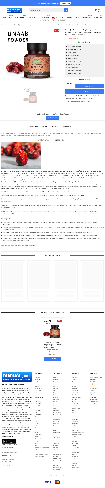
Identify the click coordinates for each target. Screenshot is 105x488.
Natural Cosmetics (57, 414)
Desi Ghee (55, 425)
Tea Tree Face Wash (76, 461)
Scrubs (36, 432)
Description (34, 126)
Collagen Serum (75, 428)
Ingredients (67, 126)
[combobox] (46, 10)
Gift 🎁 (91, 384)
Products (9, 25)
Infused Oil (37, 405)
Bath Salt (55, 401)
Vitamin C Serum (57, 458)
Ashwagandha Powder (77, 434)
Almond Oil (74, 381)
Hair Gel (73, 425)
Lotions (36, 423)
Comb (54, 390)
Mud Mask (37, 430)
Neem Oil (74, 465)
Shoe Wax (55, 397)
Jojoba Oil (55, 449)
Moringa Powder (57, 454)
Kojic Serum (74, 458)
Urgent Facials (38, 434)
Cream (36, 412)
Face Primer (56, 421)
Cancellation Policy (94, 401)
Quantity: (70, 83)
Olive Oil (55, 452)
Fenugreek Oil (75, 456)
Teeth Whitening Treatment (41, 454)
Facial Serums (38, 410)
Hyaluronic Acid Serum (58, 460)
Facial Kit (37, 421)
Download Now (65, 3)
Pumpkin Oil (74, 445)
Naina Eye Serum (76, 439)
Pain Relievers (56, 381)
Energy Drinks (38, 441)
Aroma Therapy (38, 388)
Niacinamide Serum (76, 397)
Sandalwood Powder (76, 403)
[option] (30, 55)
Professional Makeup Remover (42, 447)
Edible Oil (55, 430)
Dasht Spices (38, 386)
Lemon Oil (74, 410)
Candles (55, 408)
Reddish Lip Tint (57, 467)
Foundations (56, 417)
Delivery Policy (93, 399)
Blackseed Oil (75, 390)
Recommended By (94, 388)
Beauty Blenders (57, 406)
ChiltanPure (38, 377)
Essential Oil (38, 401)
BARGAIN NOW (52, 118)
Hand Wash (56, 399)
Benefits (44, 126)
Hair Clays (55, 386)
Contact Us (92, 392)
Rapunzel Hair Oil (76, 450)
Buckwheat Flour (39, 438)
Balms (36, 427)
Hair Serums (38, 414)
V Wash (37, 449)
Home (3, 25)
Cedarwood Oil (75, 392)
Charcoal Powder (75, 395)
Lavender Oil (56, 447)
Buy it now (84, 91)
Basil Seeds (55, 456)
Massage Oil (38, 403)
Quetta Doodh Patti (76, 447)
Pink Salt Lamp (75, 463)
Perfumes (55, 379)
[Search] (48, 10)
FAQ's (91, 395)
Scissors (55, 392)
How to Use (55, 126)
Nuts (36, 445)
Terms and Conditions (95, 403)
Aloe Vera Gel (75, 423)
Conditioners (38, 419)
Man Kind (37, 381)
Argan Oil (55, 445)
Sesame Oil (74, 414)
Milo (36, 392)
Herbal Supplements (39, 456)
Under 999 (92, 381)
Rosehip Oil (74, 384)
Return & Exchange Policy (96, 377)
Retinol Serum (75, 386)
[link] (13, 292)
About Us (92, 390)
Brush (54, 395)
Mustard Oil (74, 388)
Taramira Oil (74, 377)
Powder (55, 384)
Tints (36, 425)
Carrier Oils (37, 408)
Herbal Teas (56, 423)
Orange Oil (74, 406)
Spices (36, 452)
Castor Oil (55, 441)
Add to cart (90, 86)
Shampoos (37, 416)
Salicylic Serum (75, 443)
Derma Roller (56, 410)
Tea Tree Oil (56, 443)
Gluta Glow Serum (76, 430)
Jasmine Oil (74, 454)
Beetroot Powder (76, 452)
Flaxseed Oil (74, 441)
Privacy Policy (93, 397)
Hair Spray (55, 388)
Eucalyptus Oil (75, 379)
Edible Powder (56, 432)
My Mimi (37, 384)
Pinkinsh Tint (75, 421)
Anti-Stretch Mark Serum (77, 417)
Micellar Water (56, 419)
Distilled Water (75, 419)
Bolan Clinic (37, 379)
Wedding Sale (93, 379)
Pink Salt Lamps (57, 412)
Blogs (91, 386)
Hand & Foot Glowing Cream (78, 432)
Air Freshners (56, 403)
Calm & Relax (38, 390)
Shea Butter (74, 436)
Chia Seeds (55, 465)
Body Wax (55, 377)
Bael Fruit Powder (76, 408)
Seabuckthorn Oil (57, 469)
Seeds (36, 443)
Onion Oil (74, 412)
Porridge (37, 436)
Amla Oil (74, 401)
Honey (54, 428)
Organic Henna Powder (58, 463)
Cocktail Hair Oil (75, 467)
